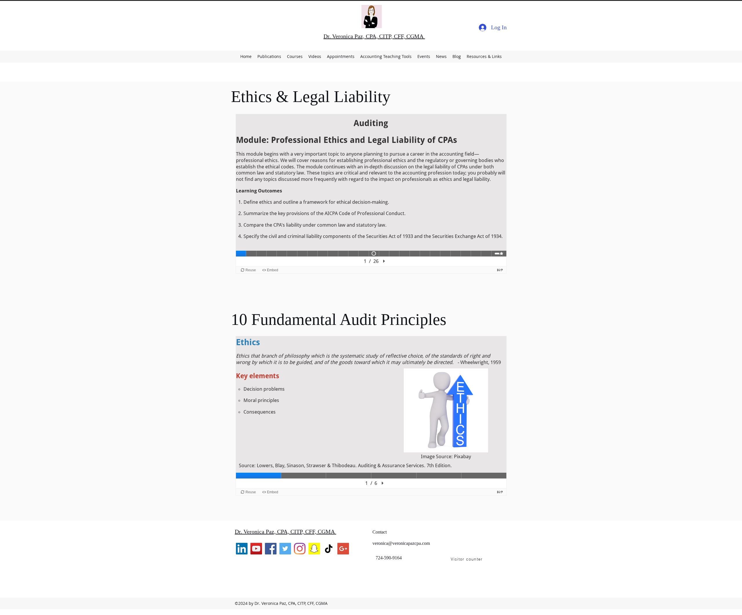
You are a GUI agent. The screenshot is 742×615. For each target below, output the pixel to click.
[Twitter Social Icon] (285, 548)
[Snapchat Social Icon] (314, 548)
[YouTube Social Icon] (256, 548)
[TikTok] (328, 548)
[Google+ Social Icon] (343, 548)
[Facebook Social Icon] (271, 548)
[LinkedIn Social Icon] (242, 548)
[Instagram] (299, 548)
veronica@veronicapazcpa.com (401, 543)
